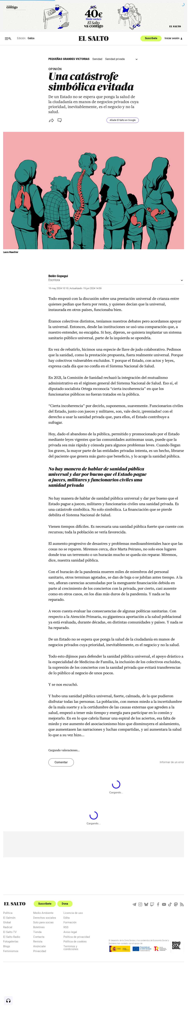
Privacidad (39, 951)
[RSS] (182, 904)
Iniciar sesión (172, 38)
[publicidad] (93, 16)
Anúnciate (39, 946)
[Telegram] (134, 904)
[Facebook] (158, 904)
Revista (37, 941)
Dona (65, 904)
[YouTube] (164, 904)
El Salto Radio (11, 937)
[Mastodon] (176, 904)
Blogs (6, 946)
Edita (66, 917)
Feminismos (10, 951)
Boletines (39, 927)
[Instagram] (140, 904)
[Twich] (152, 904)
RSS (65, 927)
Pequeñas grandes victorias (68, 59)
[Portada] (93, 38)
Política (7, 913)
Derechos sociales (44, 917)
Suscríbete (151, 38)
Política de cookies (75, 941)
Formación (69, 922)
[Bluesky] (146, 904)
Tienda (37, 932)
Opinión (55, 69)
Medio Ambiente (43, 913)
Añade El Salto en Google (123, 120)
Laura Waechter (10, 252)
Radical (7, 927)
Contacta (38, 937)
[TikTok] (170, 904)
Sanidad (97, 59)
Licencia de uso (73, 913)
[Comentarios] (60, 120)
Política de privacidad (76, 937)
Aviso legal (70, 932)
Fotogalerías (10, 941)
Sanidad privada (115, 59)
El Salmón (9, 917)
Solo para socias (43, 922)
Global (7, 922)
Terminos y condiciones (70, 947)
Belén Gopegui (58, 276)
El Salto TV (10, 932)
